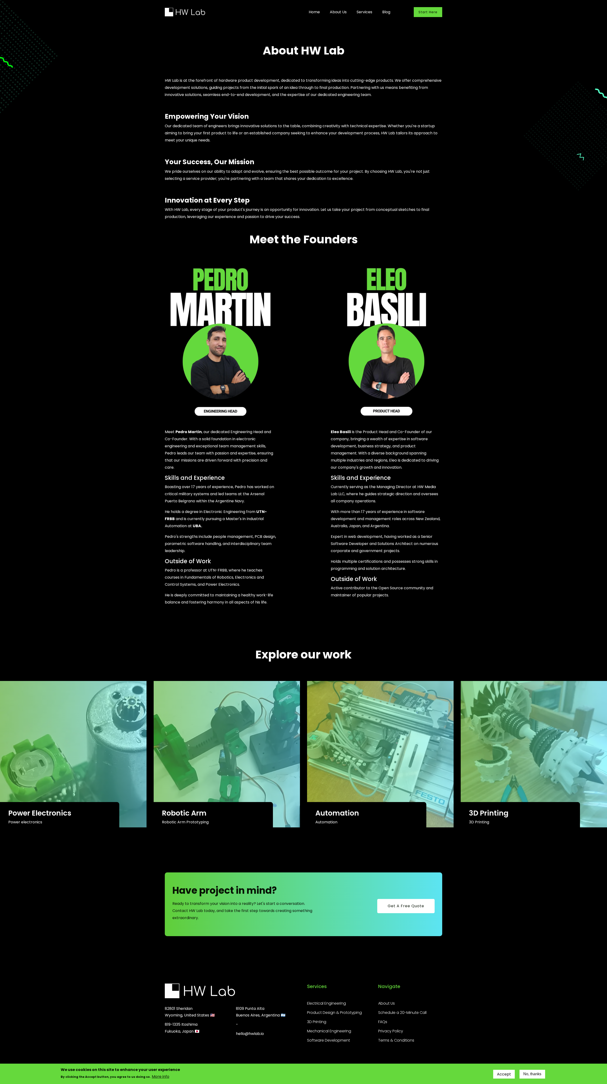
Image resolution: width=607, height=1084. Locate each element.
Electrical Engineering (326, 1003)
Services (364, 12)
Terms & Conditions (396, 1040)
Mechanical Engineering (329, 1031)
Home (314, 12)
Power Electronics (39, 813)
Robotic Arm (184, 813)
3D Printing (488, 813)
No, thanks (532, 1074)
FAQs (382, 1022)
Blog (386, 12)
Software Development (328, 1040)
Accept (504, 1074)
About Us (338, 12)
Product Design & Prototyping (334, 1012)
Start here (427, 12)
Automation (337, 813)
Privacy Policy (390, 1031)
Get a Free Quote (406, 906)
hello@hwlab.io (250, 1033)
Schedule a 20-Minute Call (402, 1012)
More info (160, 1076)
